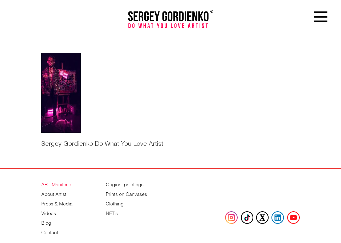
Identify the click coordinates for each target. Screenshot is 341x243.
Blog (46, 222)
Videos (48, 213)
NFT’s (112, 213)
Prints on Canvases (126, 193)
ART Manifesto (56, 184)
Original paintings (125, 184)
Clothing (115, 203)
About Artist (53, 193)
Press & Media (56, 203)
